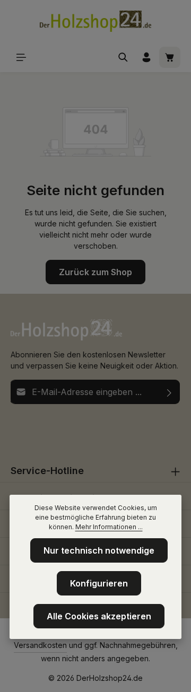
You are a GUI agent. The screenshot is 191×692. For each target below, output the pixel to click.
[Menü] (21, 57)
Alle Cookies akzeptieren (99, 616)
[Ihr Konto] (146, 57)
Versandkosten (40, 645)
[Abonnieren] (169, 392)
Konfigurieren (99, 583)
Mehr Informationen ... (109, 527)
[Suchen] (123, 57)
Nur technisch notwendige (99, 550)
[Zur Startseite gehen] (95, 21)
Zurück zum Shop (95, 272)
